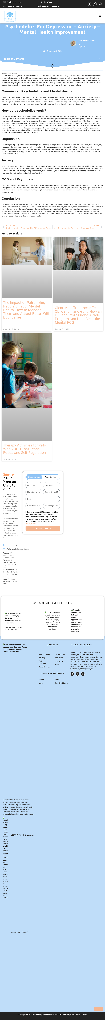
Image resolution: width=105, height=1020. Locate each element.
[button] (100, 15)
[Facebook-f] (89, 4)
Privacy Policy (75, 1015)
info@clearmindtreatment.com (13, 6)
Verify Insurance (43, 6)
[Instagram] (94, 4)
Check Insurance (34, 477)
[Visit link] (84, 43)
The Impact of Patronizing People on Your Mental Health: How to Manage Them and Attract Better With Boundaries (26, 310)
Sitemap (84, 1015)
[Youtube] (100, 4)
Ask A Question (50, 477)
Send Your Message (14, 2)
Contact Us (55, 6)
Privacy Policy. (31, 524)
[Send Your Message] (4, 2)
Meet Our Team (46, 2)
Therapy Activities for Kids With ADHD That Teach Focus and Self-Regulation (24, 449)
